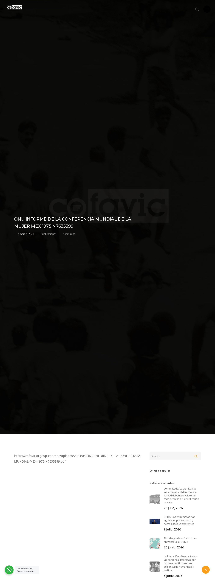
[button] (207, 9)
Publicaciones (48, 234)
